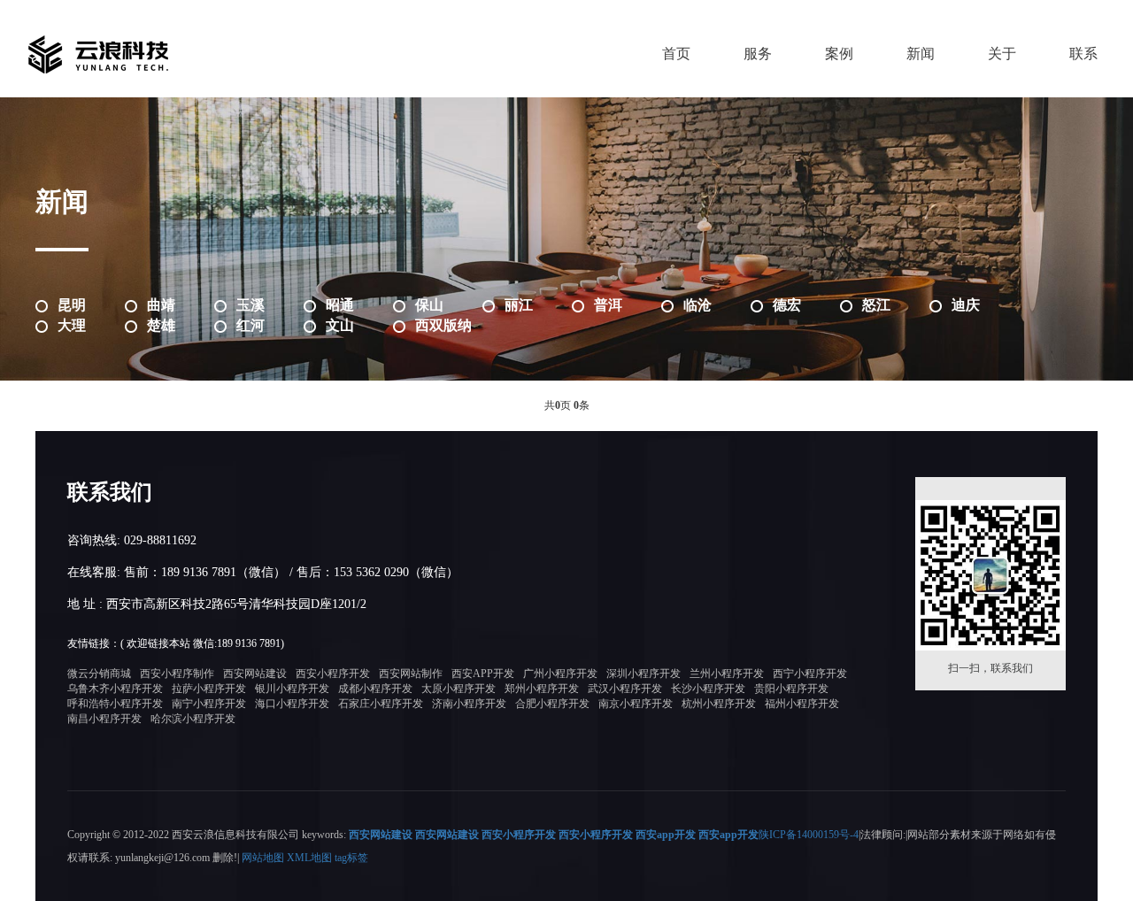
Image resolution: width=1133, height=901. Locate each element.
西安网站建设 (255, 673)
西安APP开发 (482, 673)
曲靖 (161, 304)
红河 (250, 325)
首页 (676, 53)
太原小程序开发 (458, 688)
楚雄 (161, 325)
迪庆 (966, 304)
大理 (72, 325)
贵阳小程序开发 (791, 688)
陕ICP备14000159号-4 (809, 834)
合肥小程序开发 (552, 703)
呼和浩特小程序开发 (115, 703)
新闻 (920, 53)
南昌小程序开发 (104, 718)
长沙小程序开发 (708, 688)
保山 (429, 304)
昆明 (72, 304)
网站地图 (263, 857)
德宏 (787, 304)
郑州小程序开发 (542, 688)
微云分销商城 (99, 673)
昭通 (340, 304)
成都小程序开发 (375, 688)
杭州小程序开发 (719, 703)
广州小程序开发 (560, 673)
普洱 (608, 304)
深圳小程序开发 (643, 673)
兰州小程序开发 (727, 673)
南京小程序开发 (635, 703)
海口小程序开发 (292, 703)
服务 (758, 53)
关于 (1002, 53)
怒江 (876, 304)
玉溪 (250, 304)
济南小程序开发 (469, 703)
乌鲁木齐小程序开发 (115, 688)
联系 (1083, 53)
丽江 (519, 304)
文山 (340, 325)
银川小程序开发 (292, 688)
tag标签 (351, 857)
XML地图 (309, 857)
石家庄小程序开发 (380, 703)
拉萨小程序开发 (209, 688)
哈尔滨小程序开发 (192, 718)
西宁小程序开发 (810, 673)
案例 (839, 53)
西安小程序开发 (333, 673)
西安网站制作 (411, 673)
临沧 (697, 304)
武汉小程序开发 (625, 688)
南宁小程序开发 (209, 703)
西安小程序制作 (177, 673)
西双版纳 (443, 325)
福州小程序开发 (802, 703)
